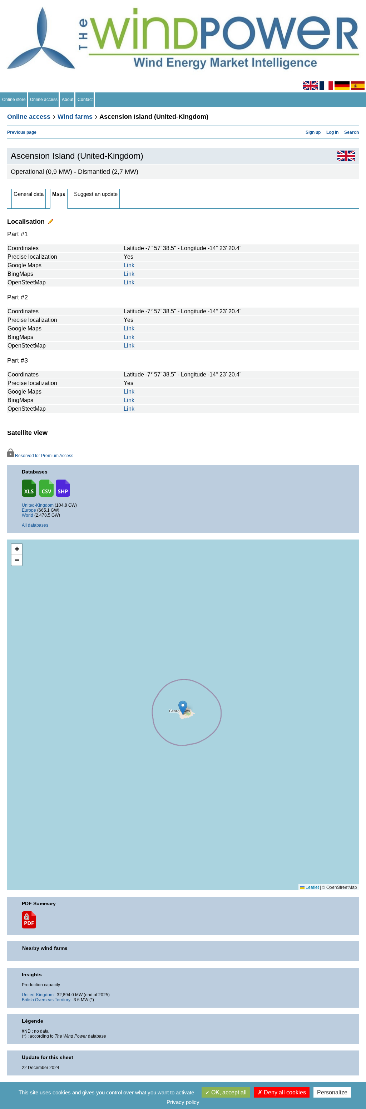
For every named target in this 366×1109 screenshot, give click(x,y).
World (27, 515)
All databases (35, 525)
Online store (14, 99)
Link (129, 265)
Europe (29, 510)
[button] (16, 549)
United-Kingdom (38, 505)
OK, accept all (228, 1092)
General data (29, 194)
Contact (85, 99)
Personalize (332, 1092)
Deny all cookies (284, 1092)
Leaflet (312, 887)
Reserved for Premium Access (43, 455)
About (67, 99)
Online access (44, 99)
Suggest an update (96, 194)
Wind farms (75, 116)
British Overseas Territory (46, 999)
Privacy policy (183, 1102)
